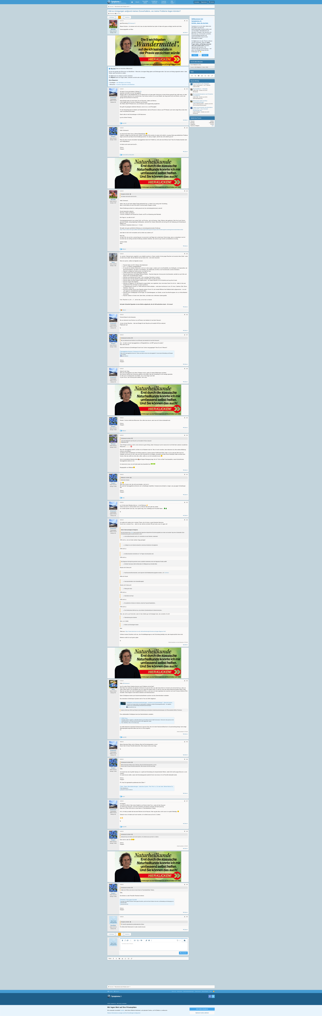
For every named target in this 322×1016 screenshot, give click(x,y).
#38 (187, 831)
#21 (187, 20)
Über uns (174, 991)
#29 (187, 417)
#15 (140, 91)
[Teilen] (185, 21)
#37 (187, 801)
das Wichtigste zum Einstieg (123, 82)
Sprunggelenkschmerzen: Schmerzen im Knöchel (133, 351)
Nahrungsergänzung (197, 98)
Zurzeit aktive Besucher (197, 61)
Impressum (179, 991)
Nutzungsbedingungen (188, 991)
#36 (187, 759)
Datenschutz (198, 991)
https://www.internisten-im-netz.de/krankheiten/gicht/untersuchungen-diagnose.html (145, 631)
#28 (187, 368)
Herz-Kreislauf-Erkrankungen (199, 105)
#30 (187, 435)
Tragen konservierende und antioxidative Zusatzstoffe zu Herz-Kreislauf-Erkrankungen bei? (203, 109)
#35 (187, 741)
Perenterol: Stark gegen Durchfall (129, 899)
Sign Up (205, 55)
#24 (187, 190)
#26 (187, 314)
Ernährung (195, 113)
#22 (187, 88)
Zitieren (186, 32)
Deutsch (117, 991)
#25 (187, 253)
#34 (187, 680)
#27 (187, 334)
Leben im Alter (196, 86)
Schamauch (112, 13)
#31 (187, 474)
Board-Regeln (205, 991)
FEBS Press (124, 718)
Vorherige (112, 17)
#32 (187, 502)
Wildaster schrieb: (125, 477)
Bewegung (195, 91)
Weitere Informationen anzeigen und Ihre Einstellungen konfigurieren (123, 1013)
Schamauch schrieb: (126, 338)
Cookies (111, 991)
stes (213, 125)
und (128, 154)
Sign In (194, 55)
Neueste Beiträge (195, 81)
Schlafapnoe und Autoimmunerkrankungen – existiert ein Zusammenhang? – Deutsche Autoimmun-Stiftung (152, 702)
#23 (187, 127)
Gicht (132, 532)
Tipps (210, 991)
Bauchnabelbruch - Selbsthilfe (200, 89)
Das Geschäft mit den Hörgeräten (201, 83)
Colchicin (166, 572)
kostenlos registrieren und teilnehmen (125, 84)
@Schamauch (131, 23)
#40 (187, 916)
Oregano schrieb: (125, 194)
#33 (187, 519)
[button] (137, 2)
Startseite (132, 2)
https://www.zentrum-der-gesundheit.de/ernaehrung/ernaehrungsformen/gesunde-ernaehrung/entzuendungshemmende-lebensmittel (151, 229)
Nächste (127, 17)
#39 (187, 884)
